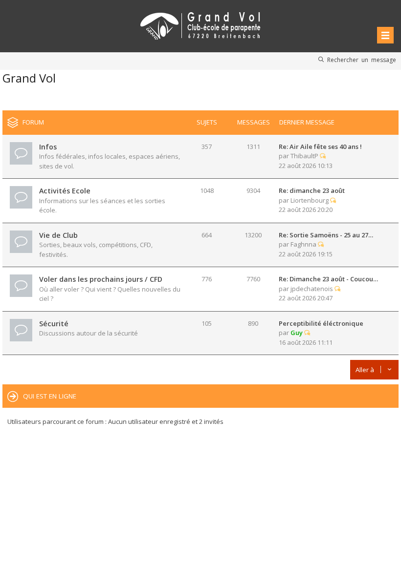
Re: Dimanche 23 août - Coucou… (328, 278)
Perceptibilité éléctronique (321, 323)
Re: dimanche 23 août (312, 190)
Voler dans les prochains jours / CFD (100, 279)
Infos (48, 146)
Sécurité (53, 323)
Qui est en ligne (49, 396)
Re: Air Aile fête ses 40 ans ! (320, 146)
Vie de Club (58, 235)
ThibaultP (304, 155)
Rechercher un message (361, 60)
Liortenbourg (309, 200)
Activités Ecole (64, 190)
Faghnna (303, 244)
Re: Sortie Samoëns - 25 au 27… (326, 235)
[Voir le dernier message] (323, 155)
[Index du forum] (200, 24)
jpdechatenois (311, 288)
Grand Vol (29, 78)
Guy (296, 332)
